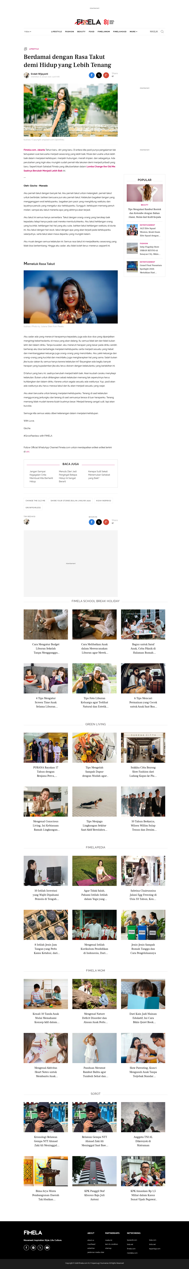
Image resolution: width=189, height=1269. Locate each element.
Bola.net (130, 1244)
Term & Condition (111, 1244)
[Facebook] (26, 1247)
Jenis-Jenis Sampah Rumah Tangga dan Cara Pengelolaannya (143, 948)
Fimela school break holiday (96, 601)
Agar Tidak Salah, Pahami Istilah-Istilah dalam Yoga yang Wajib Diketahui (94, 894)
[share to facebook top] (92, 75)
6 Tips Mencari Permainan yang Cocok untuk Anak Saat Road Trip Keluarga (143, 702)
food (91, 32)
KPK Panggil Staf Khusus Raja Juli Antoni (94, 1195)
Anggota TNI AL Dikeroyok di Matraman (143, 1141)
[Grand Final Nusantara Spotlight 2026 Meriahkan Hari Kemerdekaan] (132, 267)
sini (27, 451)
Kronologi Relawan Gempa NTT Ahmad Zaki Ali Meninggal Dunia (46, 1141)
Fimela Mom (95, 970)
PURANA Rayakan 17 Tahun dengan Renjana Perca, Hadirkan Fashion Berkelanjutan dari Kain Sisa (45, 771)
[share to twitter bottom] (99, 522)
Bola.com (152, 1240)
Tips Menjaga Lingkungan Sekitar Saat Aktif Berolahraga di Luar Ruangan (94, 825)
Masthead (91, 1244)
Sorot (96, 1093)
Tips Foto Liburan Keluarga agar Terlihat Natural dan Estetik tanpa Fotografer (94, 702)
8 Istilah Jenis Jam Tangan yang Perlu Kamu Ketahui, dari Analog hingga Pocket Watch (46, 948)
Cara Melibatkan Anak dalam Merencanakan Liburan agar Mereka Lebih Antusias (94, 648)
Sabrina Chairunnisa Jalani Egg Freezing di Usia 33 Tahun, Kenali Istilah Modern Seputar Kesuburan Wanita (143, 894)
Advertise (90, 1248)
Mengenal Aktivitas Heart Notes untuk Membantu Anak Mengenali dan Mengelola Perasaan (46, 1072)
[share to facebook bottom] (92, 522)
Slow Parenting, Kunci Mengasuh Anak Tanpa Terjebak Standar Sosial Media (143, 1072)
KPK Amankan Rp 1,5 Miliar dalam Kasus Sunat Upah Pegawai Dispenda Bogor (143, 1195)
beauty (81, 32)
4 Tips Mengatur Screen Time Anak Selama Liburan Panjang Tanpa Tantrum (46, 702)
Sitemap (108, 1248)
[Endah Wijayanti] (27, 75)
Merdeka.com (132, 1253)
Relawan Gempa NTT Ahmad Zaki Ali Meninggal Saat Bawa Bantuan (94, 1141)
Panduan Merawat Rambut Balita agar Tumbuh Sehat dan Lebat (94, 1072)
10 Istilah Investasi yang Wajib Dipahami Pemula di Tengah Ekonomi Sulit (46, 894)
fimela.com (83, 1263)
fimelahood (119, 32)
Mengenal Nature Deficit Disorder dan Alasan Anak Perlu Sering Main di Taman (94, 1018)
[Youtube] (47, 1247)
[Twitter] (40, 1247)
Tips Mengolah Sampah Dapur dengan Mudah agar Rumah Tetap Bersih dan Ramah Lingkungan (94, 771)
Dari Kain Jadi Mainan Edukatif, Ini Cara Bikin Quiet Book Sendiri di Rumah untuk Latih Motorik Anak (143, 1018)
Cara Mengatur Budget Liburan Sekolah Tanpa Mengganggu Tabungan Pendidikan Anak (45, 648)
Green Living (95, 724)
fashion (69, 32)
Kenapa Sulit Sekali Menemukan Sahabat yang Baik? (99, 474)
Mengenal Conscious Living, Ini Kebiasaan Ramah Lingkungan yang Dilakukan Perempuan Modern (46, 825)
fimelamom (104, 32)
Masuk (154, 31)
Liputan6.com (132, 1240)
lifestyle (56, 32)
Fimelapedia (95, 847)
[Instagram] (33, 1247)
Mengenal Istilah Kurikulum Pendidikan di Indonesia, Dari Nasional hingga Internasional (94, 948)
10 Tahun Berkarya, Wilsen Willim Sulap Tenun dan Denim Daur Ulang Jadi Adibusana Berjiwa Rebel (143, 825)
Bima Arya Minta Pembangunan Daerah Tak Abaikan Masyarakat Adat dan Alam (45, 1195)
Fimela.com (131, 1249)
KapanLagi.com (154, 1249)
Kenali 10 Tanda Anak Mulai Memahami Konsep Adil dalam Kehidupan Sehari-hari (46, 1018)
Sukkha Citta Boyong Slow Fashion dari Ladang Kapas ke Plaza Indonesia (143, 771)
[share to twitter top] (99, 75)
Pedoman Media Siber (95, 1252)
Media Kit (108, 1240)
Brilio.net (152, 1244)
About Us (90, 1240)
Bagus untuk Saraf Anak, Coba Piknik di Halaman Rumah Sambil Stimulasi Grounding (143, 648)
